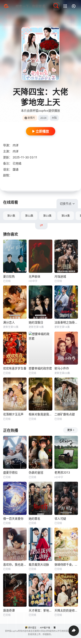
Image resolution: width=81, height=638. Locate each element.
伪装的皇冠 (36, 472)
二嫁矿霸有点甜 (64, 414)
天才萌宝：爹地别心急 (40, 610)
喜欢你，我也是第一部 (15, 564)
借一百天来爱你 (13, 518)
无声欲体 (34, 276)
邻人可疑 (60, 518)
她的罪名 (34, 518)
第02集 (29, 215)
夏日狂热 (9, 276)
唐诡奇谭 (9, 610)
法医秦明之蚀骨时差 (66, 322)
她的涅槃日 (36, 322)
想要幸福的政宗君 (40, 368)
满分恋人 (9, 322)
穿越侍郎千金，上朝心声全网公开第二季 (66, 564)
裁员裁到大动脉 (39, 564)
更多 (69, 430)
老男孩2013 (62, 472)
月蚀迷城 (60, 276)
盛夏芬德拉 (10, 472)
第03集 (47, 215)
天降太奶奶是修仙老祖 (66, 610)
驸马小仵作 (61, 368)
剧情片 (31, 117)
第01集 (11, 215)
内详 (15, 145)
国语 (15, 169)
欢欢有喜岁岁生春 (14, 368)
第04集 (65, 215)
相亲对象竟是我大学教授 (40, 414)
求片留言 (32, 627)
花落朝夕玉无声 (13, 414)
